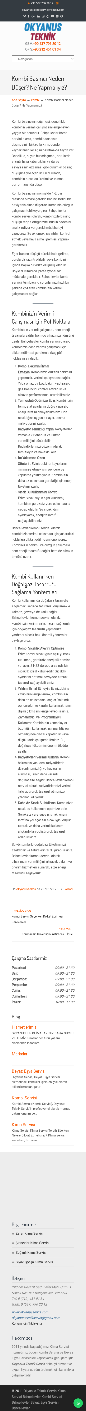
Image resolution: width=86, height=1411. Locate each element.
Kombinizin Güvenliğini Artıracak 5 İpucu (48, 934)
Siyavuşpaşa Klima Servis (34, 1262)
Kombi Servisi (24, 1098)
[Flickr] (57, 16)
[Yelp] (47, 16)
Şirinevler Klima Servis (32, 1243)
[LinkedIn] (38, 16)
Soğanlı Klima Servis (31, 1253)
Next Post (66, 928)
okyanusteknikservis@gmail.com (43, 9)
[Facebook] (28, 16)
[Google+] (33, 16)
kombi (35, 100)
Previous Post (23, 910)
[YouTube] (52, 16)
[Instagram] (43, 16)
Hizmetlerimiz (24, 1027)
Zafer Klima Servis (29, 1233)
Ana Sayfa (19, 100)
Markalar (20, 1054)
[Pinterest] (62, 16)
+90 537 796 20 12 (42, 3)
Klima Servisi (23, 1124)
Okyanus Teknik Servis (40, 1391)
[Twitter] (25, 16)
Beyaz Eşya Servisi (29, 1071)
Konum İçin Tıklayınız (27, 1324)
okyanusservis (26, 889)
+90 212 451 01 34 (47, 49)
